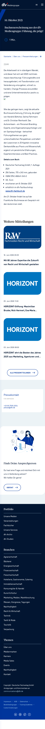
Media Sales (9, 660)
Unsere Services (11, 529)
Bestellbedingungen (10, 704)
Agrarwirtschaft (10, 556)
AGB (15, 701)
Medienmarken (10, 651)
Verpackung (9, 629)
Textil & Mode (9, 620)
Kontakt (7, 674)
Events (7, 665)
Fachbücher (9, 525)
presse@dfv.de (9, 407)
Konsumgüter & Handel (14, 588)
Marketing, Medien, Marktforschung (19, 597)
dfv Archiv (8, 534)
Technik (7, 615)
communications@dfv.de (13, 691)
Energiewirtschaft (11, 565)
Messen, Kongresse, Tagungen (17, 602)
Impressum (7, 701)
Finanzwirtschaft (11, 570)
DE (37, 4)
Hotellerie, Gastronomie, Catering (18, 579)
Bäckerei (7, 561)
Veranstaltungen (11, 520)
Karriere (7, 656)
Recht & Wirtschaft (12, 611)
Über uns (8, 647)
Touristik (7, 624)
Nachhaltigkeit (10, 606)
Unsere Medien (10, 516)
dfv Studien (9, 538)
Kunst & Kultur (10, 592)
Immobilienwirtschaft (13, 583)
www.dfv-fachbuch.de (15, 190)
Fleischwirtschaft (11, 574)
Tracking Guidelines (26, 704)
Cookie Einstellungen (11, 707)
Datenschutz (24, 701)
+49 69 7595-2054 (11, 405)
